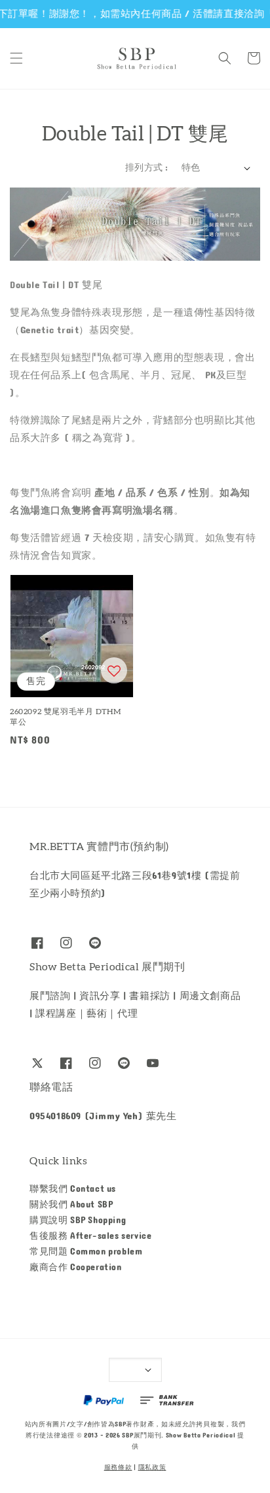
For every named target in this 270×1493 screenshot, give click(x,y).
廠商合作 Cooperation (75, 1267)
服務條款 (118, 1467)
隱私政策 (152, 1467)
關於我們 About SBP (71, 1205)
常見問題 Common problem (85, 1252)
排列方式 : (146, 167)
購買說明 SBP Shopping (77, 1220)
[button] (16, 58)
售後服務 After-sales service (90, 1236)
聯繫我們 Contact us (72, 1189)
